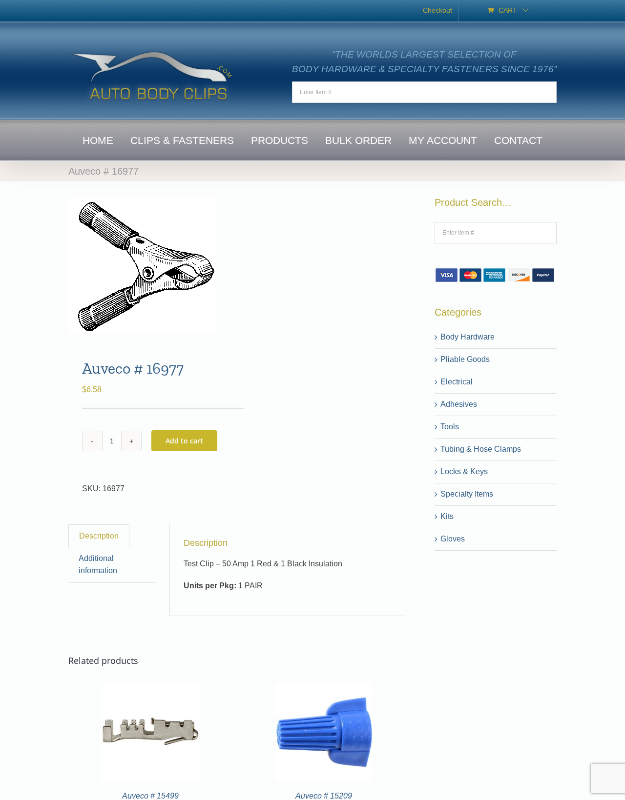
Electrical (456, 382)
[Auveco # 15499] (150, 689)
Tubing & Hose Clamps (480, 449)
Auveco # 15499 (150, 796)
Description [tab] (99, 536)
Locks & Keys (464, 471)
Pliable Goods (465, 359)
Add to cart (184, 440)
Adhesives (458, 404)
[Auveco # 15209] (324, 689)
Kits (447, 516)
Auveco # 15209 (323, 796)
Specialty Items (466, 494)
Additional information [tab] (98, 564)
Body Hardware (467, 337)
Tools (449, 426)
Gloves (452, 539)
